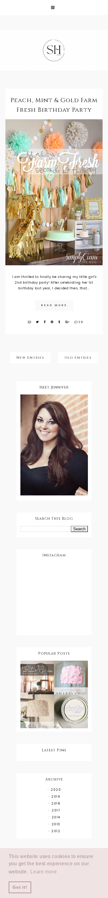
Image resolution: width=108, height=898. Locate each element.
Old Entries (78, 357)
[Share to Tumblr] (59, 322)
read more (54, 305)
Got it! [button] (20, 887)
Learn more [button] (43, 871)
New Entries (30, 357)
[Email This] (30, 322)
